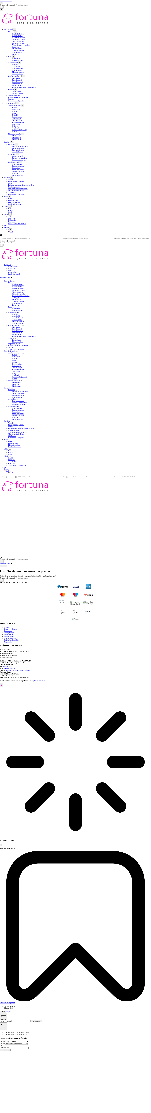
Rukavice (15, 373)
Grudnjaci (15, 375)
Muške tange (16, 386)
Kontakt (6, 469)
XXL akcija (12, 461)
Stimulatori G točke (18, 290)
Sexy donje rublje (10, 351)
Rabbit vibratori (17, 286)
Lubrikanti (11, 390)
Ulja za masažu (17, 408)
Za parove (15, 305)
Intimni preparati (17, 419)
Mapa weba (8, 642)
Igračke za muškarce (14, 325)
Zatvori (3, 1011)
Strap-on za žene (17, 342)
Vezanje (10, 423)
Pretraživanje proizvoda (7, 241)
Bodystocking (16, 356)
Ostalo (6, 449)
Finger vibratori (17, 299)
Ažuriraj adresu (5, 1050)
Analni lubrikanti (17, 397)
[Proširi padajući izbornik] (12, 265)
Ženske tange (16, 366)
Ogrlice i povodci (14, 430)
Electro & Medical (14, 445)
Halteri (14, 379)
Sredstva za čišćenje (18, 415)
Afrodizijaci (12, 399)
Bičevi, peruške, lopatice (16, 425)
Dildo (10, 307)
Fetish (6, 439)
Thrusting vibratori (18, 292)
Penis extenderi (17, 333)
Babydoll (15, 362)
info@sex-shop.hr (7, 238)
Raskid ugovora (9, 636)
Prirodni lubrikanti (18, 395)
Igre (9, 450)
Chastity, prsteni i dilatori (16, 434)
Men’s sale (11, 460)
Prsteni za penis (17, 329)
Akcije (6, 456)
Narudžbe (11, 268)
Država (2, 1043)
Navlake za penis (17, 331)
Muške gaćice (16, 382)
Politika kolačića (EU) (11, 640)
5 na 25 (10, 458)
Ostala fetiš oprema (14, 447)
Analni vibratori (17, 318)
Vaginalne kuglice (14, 344)
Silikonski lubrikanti (18, 393)
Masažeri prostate (18, 321)
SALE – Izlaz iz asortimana (17, 465)
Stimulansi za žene (18, 414)
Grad (2, 1045)
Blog (5, 467)
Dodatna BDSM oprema (16, 438)
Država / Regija (5, 1041)
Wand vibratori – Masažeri (20, 296)
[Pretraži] (1, 245)
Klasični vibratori (18, 285)
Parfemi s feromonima (19, 403)
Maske (10, 426)
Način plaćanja (9, 633)
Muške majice (16, 384)
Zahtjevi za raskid (14, 274)
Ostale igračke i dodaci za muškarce (24, 336)
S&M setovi (12, 436)
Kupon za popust (6, 1021)
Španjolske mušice (18, 401)
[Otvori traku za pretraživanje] (1, 557)
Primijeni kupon (36, 1021)
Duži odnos (16, 412)
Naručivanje (8, 631)
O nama (6, 627)
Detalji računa (12, 272)
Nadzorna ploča (13, 266)
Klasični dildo (16, 309)
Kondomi (15, 417)
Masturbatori (16, 327)
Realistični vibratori (18, 288)
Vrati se (3, 1019)
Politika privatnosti (10, 638)
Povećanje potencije (18, 410)
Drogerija (7, 388)
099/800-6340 (7, 666)
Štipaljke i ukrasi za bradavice (18, 432)
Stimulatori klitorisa (18, 294)
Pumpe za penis (17, 334)
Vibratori (11, 283)
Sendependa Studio (39, 681)
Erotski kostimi (13, 443)
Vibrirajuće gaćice (18, 301)
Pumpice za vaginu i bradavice (18, 345)
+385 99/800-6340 (21, 238)
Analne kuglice (17, 320)
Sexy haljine (16, 371)
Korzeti (14, 358)
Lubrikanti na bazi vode (20, 391)
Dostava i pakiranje (10, 629)
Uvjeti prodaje (8, 634)
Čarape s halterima (18, 369)
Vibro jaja (15, 297)
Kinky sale (11, 463)
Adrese (10, 270)
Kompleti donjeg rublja (19, 377)
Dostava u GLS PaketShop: (17, 1032)
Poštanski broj (5, 1048)
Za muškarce (16, 340)
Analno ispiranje (17, 323)
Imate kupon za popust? (7, 1003)
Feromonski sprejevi (18, 404)
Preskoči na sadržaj (6, 1)
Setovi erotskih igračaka (16, 349)
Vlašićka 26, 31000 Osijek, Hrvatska (18, 670)
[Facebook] (29, 238)
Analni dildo (16, 316)
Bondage (7, 421)
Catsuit (14, 355)
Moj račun (7, 265)
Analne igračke (13, 312)
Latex (10, 441)
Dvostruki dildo (17, 310)
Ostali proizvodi (13, 406)
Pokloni (10, 452)
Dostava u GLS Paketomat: (17, 1035)
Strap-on (11, 338)
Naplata (8, 1011)
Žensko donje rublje (14, 353)
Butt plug (15, 314)
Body (14, 360)
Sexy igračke (8, 281)
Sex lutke (11, 347)
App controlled (17, 303)
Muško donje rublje (14, 380)
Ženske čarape (17, 368)
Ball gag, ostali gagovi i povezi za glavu (21, 428)
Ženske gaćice (17, 364)
